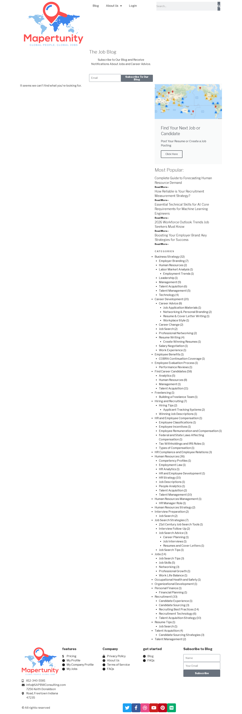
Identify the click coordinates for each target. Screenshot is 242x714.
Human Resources (171, 265)
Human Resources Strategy (173, 507)
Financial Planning (171, 592)
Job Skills (165, 562)
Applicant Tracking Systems (182, 409)
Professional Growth (173, 571)
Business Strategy (167, 256)
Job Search (166, 329)
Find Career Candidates (170, 371)
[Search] (219, 6)
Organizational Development (174, 584)
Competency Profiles (173, 460)
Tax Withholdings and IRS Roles (180, 443)
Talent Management (173, 290)
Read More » (161, 187)
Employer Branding (172, 261)
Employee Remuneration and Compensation (188, 431)
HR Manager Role (170, 503)
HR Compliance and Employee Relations (181, 452)
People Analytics (170, 486)
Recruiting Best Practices (176, 609)
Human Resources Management (176, 499)
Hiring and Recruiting (169, 401)
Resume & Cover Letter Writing (184, 316)
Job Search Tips (169, 550)
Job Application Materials (180, 307)
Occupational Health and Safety (176, 579)
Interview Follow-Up (172, 528)
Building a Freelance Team (176, 397)
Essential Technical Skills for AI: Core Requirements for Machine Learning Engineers (182, 209)
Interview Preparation (170, 511)
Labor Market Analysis (174, 269)
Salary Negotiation (171, 346)
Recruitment (163, 596)
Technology (167, 295)
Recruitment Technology (176, 613)
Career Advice (168, 303)
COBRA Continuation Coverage (180, 358)
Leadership (166, 278)
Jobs (158, 554)
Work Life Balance (171, 575)
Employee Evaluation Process (175, 363)
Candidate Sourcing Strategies (180, 635)
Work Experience (171, 350)
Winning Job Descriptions (176, 414)
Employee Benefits (167, 354)
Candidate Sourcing (172, 605)
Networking (167, 567)
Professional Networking (176, 333)
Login (133, 5)
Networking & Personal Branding (185, 312)
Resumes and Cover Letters (182, 545)
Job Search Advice (171, 533)
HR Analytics (167, 469)
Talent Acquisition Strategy (177, 618)
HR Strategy (167, 477)
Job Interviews (173, 541)
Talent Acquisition (171, 286)
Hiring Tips (166, 405)
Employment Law (170, 465)
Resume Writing (170, 337)
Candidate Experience (174, 601)
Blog (96, 5)
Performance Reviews (174, 367)
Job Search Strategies (170, 520)
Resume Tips (163, 622)
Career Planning (174, 537)
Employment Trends (176, 273)
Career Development (169, 299)
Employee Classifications (176, 422)
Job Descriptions (170, 482)
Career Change (169, 324)
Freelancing (163, 392)
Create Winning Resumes (180, 341)
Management (168, 282)
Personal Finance (166, 588)
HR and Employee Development (180, 473)
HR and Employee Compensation (177, 418)
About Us (112, 5)
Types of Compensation (175, 448)
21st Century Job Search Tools (179, 524)
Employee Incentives (173, 426)
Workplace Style (174, 320)
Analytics (165, 375)
